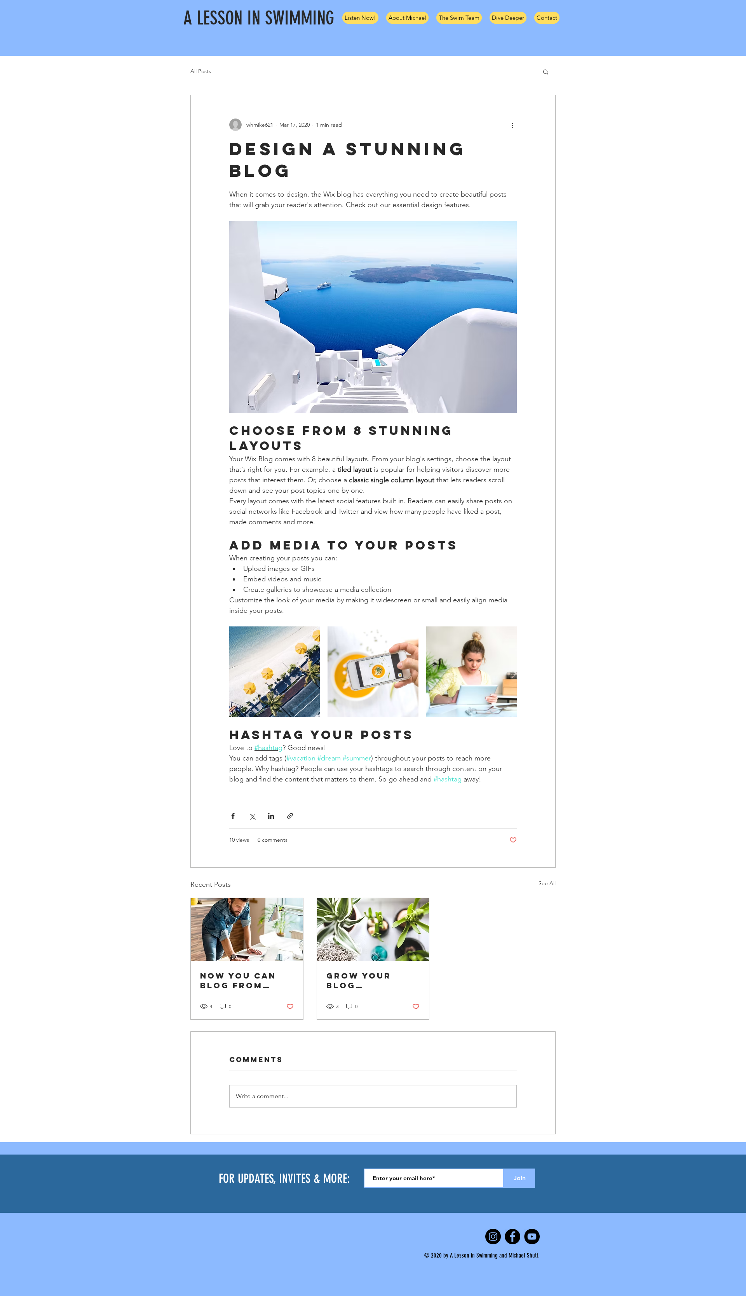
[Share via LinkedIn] (271, 816)
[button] (545, 71)
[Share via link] (290, 816)
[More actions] (512, 124)
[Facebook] (512, 1236)
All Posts (200, 71)
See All (547, 883)
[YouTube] (532, 1236)
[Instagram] (493, 1236)
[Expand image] (274, 671)
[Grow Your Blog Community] (373, 929)
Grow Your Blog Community (359, 980)
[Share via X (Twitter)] (252, 816)
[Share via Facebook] (233, 816)
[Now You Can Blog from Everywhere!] (247, 929)
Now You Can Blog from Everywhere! (238, 980)
